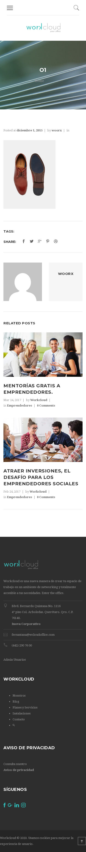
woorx (57, 130)
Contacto (19, 719)
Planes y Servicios (25, 707)
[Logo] (43, 28)
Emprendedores (19, 405)
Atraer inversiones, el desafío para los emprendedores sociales (40, 477)
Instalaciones (22, 713)
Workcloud (38, 400)
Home (39, 81)
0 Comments (46, 405)
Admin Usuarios (14, 659)
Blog (16, 701)
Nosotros (19, 695)
